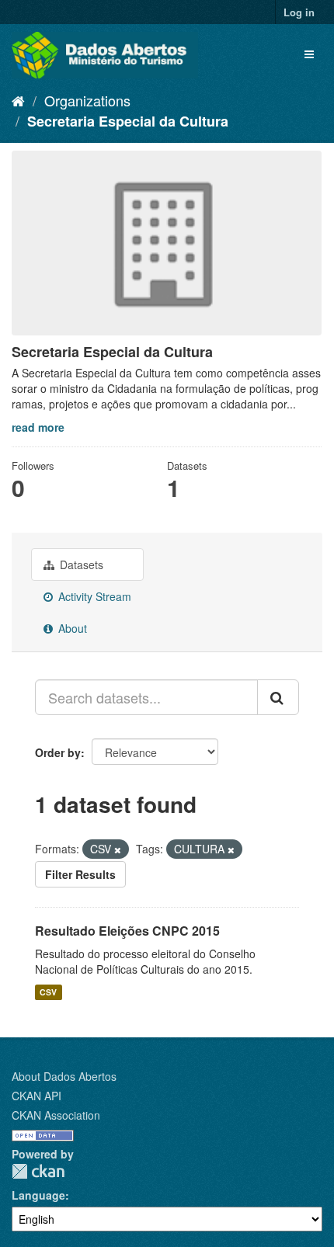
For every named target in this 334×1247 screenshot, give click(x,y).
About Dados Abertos (64, 1076)
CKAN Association (56, 1115)
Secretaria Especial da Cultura (127, 121)
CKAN (38, 1171)
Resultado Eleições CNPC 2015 (127, 931)
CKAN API (36, 1095)
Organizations (87, 100)
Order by (58, 752)
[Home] (18, 100)
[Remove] (117, 849)
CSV (48, 992)
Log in (299, 12)
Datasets (80, 564)
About (71, 628)
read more (38, 427)
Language (38, 1195)
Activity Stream (93, 596)
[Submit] (278, 697)
